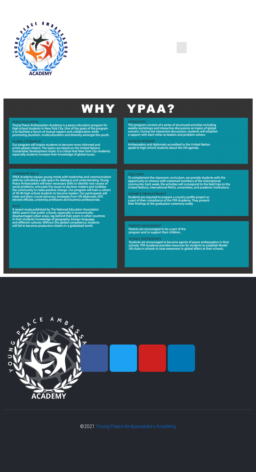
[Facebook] (94, 358)
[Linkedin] (181, 358)
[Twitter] (123, 358)
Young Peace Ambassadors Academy (136, 426)
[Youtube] (152, 358)
